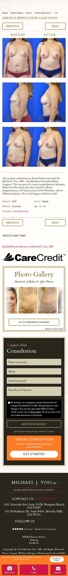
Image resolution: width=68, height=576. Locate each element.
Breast (29, 12)
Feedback (34, 542)
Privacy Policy (35, 411)
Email (58, 572)
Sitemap (34, 539)
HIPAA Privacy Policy (34, 536)
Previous (12, 26)
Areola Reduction (42, 12)
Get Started (34, 454)
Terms (51, 431)
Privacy (43, 431)
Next (55, 26)
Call (34, 572)
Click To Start (56, 559)
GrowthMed (59, 553)
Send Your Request (34, 424)
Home (5, 12)
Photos (10, 572)
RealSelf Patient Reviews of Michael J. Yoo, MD (27, 246)
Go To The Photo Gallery (34, 322)
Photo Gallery (17, 12)
